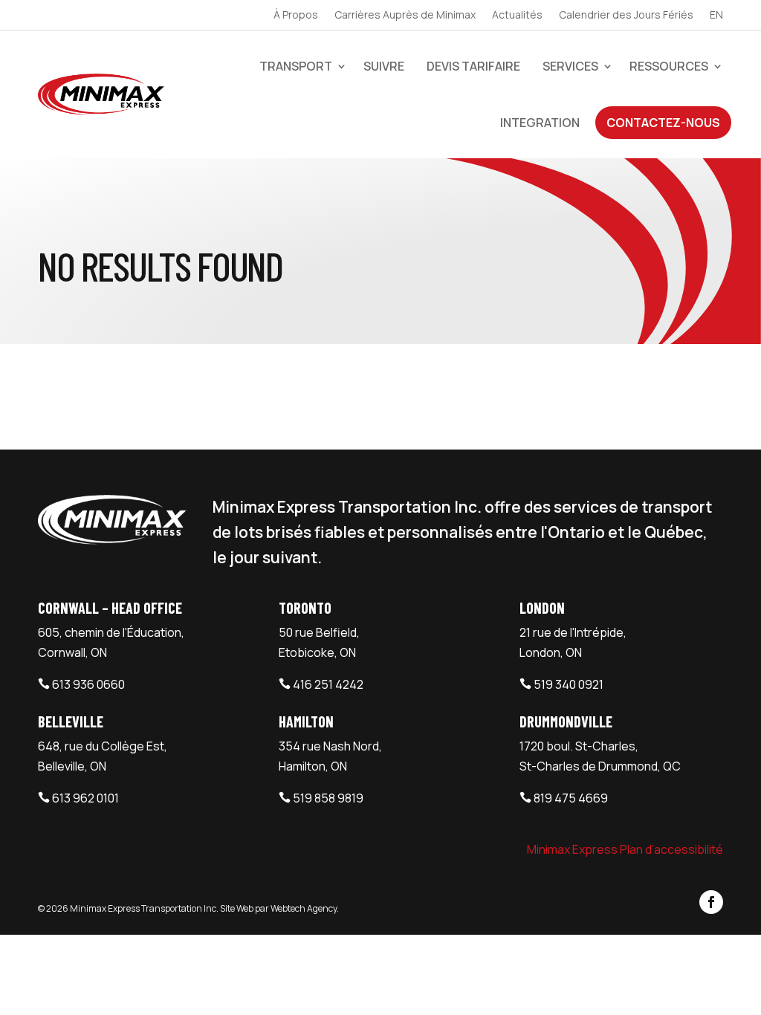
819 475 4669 (571, 798)
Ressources (668, 66)
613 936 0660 (88, 684)
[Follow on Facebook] (711, 902)
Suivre (383, 66)
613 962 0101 (85, 798)
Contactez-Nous (663, 122)
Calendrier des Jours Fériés (626, 16)
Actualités (517, 16)
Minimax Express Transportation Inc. (145, 908)
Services (570, 66)
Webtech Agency (304, 908)
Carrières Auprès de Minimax (405, 16)
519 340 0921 (568, 684)
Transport (295, 66)
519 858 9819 (328, 798)
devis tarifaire (473, 66)
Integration (540, 122)
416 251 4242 (328, 684)
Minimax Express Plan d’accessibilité (625, 849)
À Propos (295, 16)
